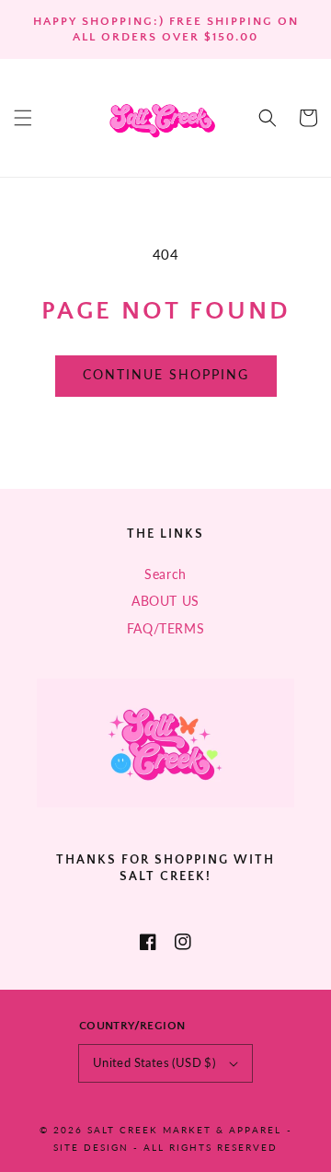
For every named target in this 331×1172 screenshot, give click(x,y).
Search (165, 574)
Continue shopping (166, 374)
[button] (23, 118)
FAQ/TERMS (165, 628)
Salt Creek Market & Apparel (184, 1129)
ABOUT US (165, 601)
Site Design (91, 1147)
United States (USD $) (154, 1062)
